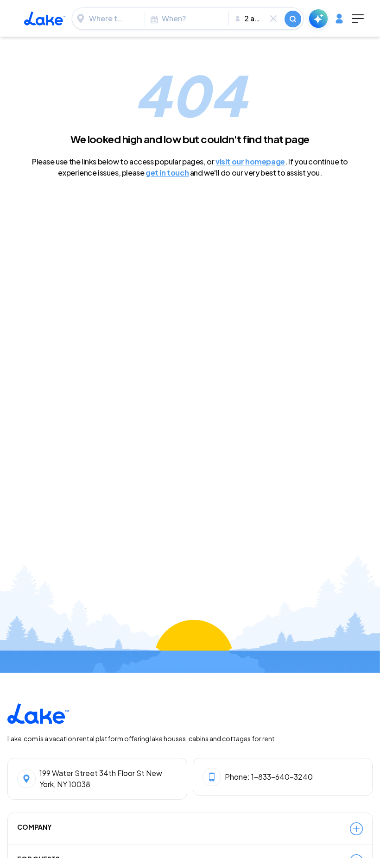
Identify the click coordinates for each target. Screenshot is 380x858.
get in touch (167, 172)
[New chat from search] (318, 18)
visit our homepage (250, 161)
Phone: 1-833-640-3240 (269, 777)
